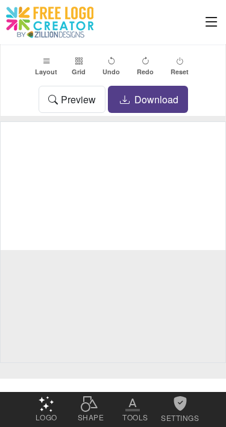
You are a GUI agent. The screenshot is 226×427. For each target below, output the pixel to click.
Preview (78, 99)
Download (155, 99)
